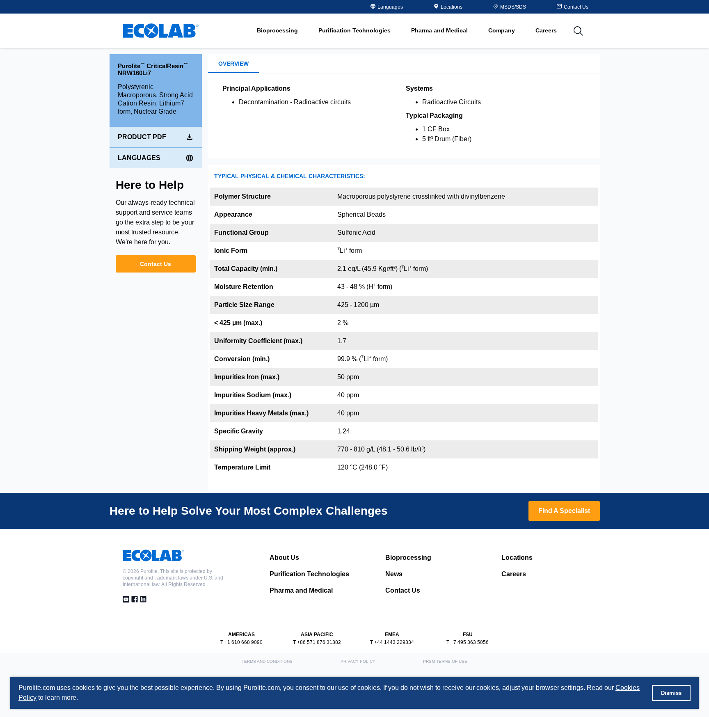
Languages (139, 157)
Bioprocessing (408, 557)
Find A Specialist (564, 510)
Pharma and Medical (301, 590)
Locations (451, 7)
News (394, 573)
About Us (284, 557)
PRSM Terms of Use (445, 661)
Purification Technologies (309, 573)
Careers (546, 30)
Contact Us (155, 264)
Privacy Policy (358, 661)
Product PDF (142, 136)
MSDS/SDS (513, 7)
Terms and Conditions (267, 661)
